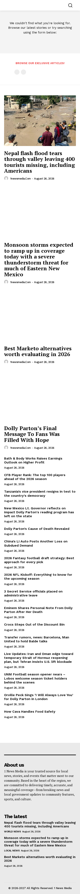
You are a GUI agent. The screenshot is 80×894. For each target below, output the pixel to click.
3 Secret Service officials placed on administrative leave (33, 593)
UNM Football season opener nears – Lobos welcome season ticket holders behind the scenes (35, 678)
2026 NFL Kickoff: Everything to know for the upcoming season (38, 576)
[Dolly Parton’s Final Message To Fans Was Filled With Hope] (40, 395)
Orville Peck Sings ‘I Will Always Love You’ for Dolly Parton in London (38, 697)
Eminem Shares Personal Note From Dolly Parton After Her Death (38, 610)
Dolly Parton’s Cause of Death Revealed (36, 529)
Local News (11, 850)
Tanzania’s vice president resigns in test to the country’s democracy (39, 493)
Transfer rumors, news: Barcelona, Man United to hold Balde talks (36, 639)
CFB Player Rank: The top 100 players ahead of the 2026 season (34, 477)
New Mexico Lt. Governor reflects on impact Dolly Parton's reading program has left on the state (39, 512)
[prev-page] (16, 72)
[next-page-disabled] (23, 72)
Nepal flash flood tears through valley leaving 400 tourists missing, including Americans (39, 162)
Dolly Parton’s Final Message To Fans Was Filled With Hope (32, 434)
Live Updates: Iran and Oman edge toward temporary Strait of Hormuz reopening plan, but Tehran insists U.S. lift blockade (38, 658)
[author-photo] (6, 178)
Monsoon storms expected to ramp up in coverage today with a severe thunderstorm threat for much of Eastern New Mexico (38, 259)
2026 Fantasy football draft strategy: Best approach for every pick (39, 560)
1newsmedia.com (20, 178)
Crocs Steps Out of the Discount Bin (34, 624)
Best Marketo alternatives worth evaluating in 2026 (38, 351)
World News (12, 831)
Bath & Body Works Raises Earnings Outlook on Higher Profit (33, 460)
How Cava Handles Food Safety (29, 711)
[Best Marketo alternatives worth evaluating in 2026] (40, 316)
